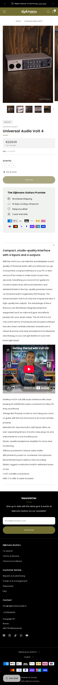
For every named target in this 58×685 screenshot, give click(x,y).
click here (42, 3)
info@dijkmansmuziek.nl (14, 606)
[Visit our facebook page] (4, 635)
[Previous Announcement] (5, 4)
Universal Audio (10, 126)
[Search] (48, 11)
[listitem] (29, 3)
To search (8, 551)
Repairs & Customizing (14, 576)
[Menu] (4, 11)
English (27, 657)
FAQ (5, 591)
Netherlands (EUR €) (28, 652)
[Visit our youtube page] (27, 635)
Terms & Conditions (12, 561)
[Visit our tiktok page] (15, 635)
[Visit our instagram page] (10, 635)
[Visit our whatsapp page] (21, 635)
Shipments (8, 586)
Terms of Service (11, 556)
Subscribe (29, 530)
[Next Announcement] (53, 4)
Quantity (7, 161)
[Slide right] (53, 109)
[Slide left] (5, 109)
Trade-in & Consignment (15, 581)
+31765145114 (9, 612)
